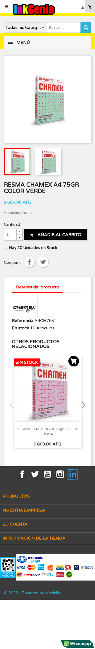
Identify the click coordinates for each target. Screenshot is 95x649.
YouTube (47, 474)
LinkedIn (73, 474)
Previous (13, 405)
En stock (20, 328)
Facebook (22, 474)
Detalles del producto (37, 287)
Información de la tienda (34, 538)
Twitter (35, 474)
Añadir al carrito (55, 234)
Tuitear (43, 262)
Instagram (60, 474)
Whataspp (80, 643)
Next (82, 405)
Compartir (29, 262)
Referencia (22, 320)
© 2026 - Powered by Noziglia (32, 593)
